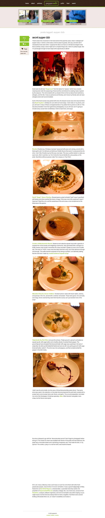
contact (48, 515)
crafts (62, 3)
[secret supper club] (58, 69)
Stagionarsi (49, 89)
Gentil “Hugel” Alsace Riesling (41, 197)
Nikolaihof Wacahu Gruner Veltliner (43, 294)
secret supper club (41, 37)
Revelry (34, 149)
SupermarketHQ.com (46, 491)
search (74, 3)
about (33, 3)
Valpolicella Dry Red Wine (40, 340)
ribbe (61, 396)
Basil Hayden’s (39, 103)
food (68, 3)
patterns (39, 3)
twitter (52, 515)
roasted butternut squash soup (58, 253)
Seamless (35, 493)
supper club (23, 53)
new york (25, 51)
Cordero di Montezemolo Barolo (42, 243)
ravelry (57, 515)
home (27, 3)
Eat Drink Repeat (45, 489)
